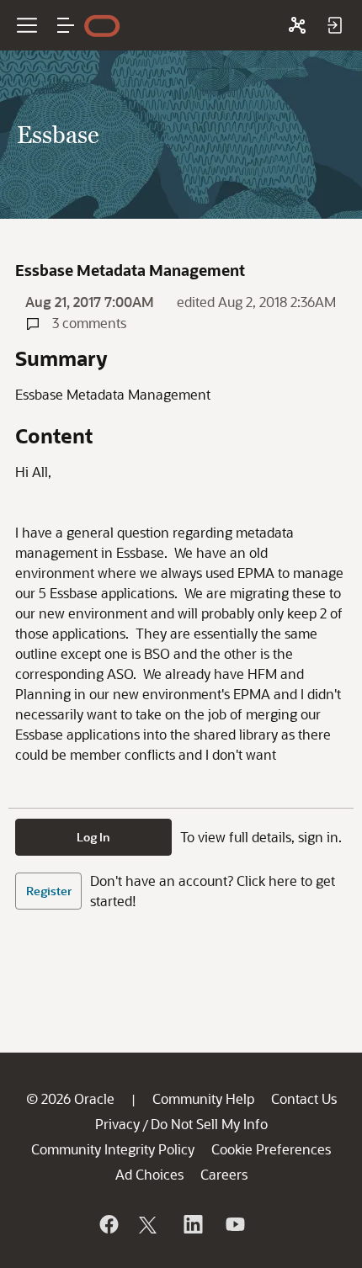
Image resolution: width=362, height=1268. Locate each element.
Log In (93, 837)
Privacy (117, 1124)
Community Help (203, 1098)
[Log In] (334, 25)
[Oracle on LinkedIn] (192, 1224)
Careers (224, 1174)
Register (49, 891)
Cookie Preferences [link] (271, 1149)
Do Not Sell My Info (209, 1124)
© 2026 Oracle (70, 1098)
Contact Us (304, 1098)
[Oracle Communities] (297, 25)
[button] (65, 25)
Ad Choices (149, 1174)
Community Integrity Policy (112, 1149)
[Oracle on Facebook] (108, 1224)
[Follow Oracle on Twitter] (150, 1224)
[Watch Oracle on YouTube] (234, 1224)
